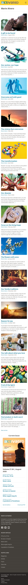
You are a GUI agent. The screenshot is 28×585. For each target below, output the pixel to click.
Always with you (8, 486)
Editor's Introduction (8, 474)
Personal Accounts (7, 489)
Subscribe (3, 564)
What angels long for (10, 496)
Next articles (4, 430)
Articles (3, 559)
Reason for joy (7, 321)
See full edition (6, 505)
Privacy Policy (4, 582)
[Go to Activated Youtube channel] (9, 527)
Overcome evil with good (11, 97)
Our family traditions (9, 289)
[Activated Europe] (9, 2)
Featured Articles (7, 479)
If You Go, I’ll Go (8, 476)
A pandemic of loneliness (11, 501)
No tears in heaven (9, 491)
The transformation (9, 161)
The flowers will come (10, 257)
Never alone (7, 481)
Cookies (3, 581)
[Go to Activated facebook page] (2, 527)
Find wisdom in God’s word (12, 417)
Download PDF (21, 505)
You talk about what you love (13, 353)
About (2, 578)
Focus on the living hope (11, 225)
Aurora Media (4, 576)
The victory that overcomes (12, 129)
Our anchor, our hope (9, 65)
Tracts (2, 561)
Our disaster (6, 193)
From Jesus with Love (7, 484)
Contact (3, 567)
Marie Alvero (4, 35)
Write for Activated (5, 580)
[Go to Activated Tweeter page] (5, 527)
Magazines (4, 556)
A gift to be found (8, 33)
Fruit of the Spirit (8, 385)
